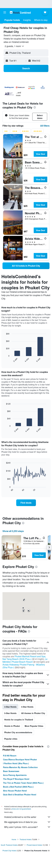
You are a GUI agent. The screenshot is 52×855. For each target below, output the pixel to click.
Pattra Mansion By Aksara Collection (20, 767)
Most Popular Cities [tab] (34, 726)
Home (14, 839)
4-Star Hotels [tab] (27, 706)
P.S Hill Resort (9, 755)
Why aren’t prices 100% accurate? (21, 827)
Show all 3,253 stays (13, 531)
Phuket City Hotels (9, 850)
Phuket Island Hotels (34, 845)
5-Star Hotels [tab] (10, 713)
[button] (5, 12)
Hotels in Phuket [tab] (12, 726)
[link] (26, 265)
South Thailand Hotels (9, 845)
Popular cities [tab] (10, 738)
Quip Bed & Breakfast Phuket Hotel (19, 794)
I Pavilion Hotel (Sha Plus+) (16, 763)
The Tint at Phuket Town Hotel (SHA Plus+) (23, 782)
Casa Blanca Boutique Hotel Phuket (20, 759)
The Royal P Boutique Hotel (16, 779)
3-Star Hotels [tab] (10, 706)
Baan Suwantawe (11, 771)
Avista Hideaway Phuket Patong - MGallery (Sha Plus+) (23, 666)
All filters (45, 125)
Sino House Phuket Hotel (15, 790)
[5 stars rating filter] (37, 131)
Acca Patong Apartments (15, 775)
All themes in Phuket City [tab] (33, 713)
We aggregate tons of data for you (20, 822)
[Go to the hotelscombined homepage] (20, 12)
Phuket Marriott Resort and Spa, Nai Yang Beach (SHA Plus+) (24, 658)
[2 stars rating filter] (6, 131)
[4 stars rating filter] (25, 131)
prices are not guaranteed (21, 809)
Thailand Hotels (25, 839)
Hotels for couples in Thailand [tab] (18, 719)
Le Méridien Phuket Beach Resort (24, 660)
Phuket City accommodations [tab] (18, 732)
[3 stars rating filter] (14, 131)
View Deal (40, 154)
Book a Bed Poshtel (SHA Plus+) (18, 786)
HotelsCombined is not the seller (20, 817)
